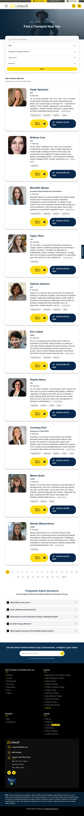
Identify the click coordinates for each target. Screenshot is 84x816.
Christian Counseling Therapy (54, 687)
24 (57, 577)
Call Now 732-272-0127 (61, 123)
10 (52, 572)
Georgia (9, 678)
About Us (48, 719)
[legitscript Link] (11, 781)
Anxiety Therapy (50, 681)
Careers (52, 725)
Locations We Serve (51, 734)
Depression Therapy (51, 693)
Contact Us (48, 722)
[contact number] (74, 6)
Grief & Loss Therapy (52, 699)
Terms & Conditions (51, 731)
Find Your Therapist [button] (48, 22)
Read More (65, 111)
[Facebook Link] (9, 773)
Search (42, 69)
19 (33, 577)
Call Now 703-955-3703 (61, 509)
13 (66, 572)
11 (57, 572)
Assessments (11, 722)
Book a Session (40, 123)
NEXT (64, 577)
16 (18, 577)
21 (42, 577)
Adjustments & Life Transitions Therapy (58, 675)
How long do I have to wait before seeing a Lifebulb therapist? (34, 617)
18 (28, 577)
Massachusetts (11, 681)
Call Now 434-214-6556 (61, 270)
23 (52, 577)
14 (71, 572)
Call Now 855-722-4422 (61, 174)
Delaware (10, 675)
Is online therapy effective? (20, 624)
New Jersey (10, 684)
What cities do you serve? (20, 602)
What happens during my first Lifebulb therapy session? (32, 631)
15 (76, 572)
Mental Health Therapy (52, 705)
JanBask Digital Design (51, 809)
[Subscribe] (62, 653)
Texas (8, 690)
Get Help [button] (38, 22)
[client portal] (79, 6)
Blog (8, 719)
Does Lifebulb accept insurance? (23, 610)
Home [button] (31, 22)
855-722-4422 (55, 1)
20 (38, 577)
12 (61, 572)
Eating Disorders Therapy (53, 696)
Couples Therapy (50, 690)
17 (23, 577)
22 (47, 577)
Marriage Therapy (51, 702)
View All (48, 708)
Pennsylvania (11, 687)
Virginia (9, 693)
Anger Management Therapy (54, 678)
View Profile (17, 97)
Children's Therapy (51, 684)
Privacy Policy (49, 728)
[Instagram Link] (14, 773)
